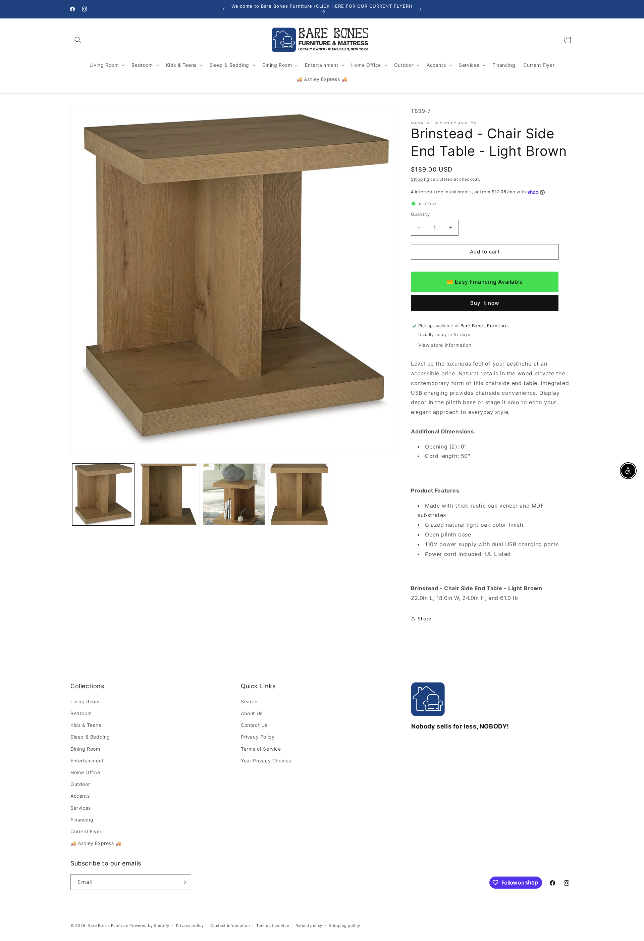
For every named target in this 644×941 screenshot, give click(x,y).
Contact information (230, 925)
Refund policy (309, 925)
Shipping (420, 179)
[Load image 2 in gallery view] (169, 494)
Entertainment (87, 761)
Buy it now (484, 303)
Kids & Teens (85, 725)
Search (249, 702)
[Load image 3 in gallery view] (234, 494)
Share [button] (424, 618)
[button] (77, 40)
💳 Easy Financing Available (484, 281)
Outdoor (80, 784)
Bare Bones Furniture (108, 925)
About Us (252, 713)
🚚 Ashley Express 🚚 (95, 843)
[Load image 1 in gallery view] (103, 494)
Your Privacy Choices (266, 761)
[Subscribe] (183, 882)
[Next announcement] (420, 9)
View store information (444, 345)
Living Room (85, 702)
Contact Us (254, 725)
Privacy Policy (257, 737)
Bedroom (81, 713)
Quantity (420, 214)
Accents (80, 796)
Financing (81, 820)
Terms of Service (261, 749)
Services (80, 808)
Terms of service (272, 925)
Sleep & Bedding (90, 737)
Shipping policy (344, 925)
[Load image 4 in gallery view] (299, 494)
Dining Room (85, 749)
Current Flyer (86, 832)
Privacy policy (190, 925)
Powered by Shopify (149, 925)
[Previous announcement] (223, 9)
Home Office (85, 772)
